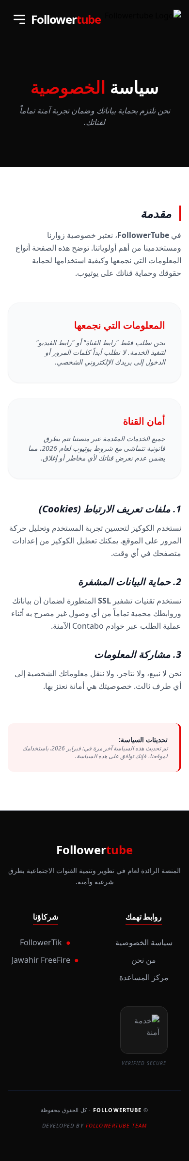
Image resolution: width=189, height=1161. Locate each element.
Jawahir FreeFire (45, 959)
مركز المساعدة (144, 977)
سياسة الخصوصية (144, 942)
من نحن (143, 959)
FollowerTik (45, 942)
